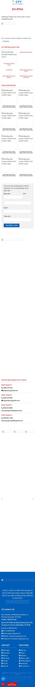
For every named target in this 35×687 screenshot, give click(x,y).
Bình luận (7, 193)
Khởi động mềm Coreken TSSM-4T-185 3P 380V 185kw (26, 175)
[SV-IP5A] (8, 28)
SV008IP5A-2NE (7, 19)
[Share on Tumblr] (27, 601)
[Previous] (2, 499)
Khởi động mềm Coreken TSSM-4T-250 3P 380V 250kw (26, 152)
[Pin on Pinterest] (20, 601)
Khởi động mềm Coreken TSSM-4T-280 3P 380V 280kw (9, 152)
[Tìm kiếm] (33, 2)
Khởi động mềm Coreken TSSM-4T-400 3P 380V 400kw (9, 129)
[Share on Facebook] (10, 601)
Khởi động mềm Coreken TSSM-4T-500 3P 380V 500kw (26, 129)
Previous (5, 41)
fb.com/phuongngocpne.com (19, 638)
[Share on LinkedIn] (24, 601)
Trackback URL (26, 38)
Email (6, 208)
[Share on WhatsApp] (7, 601)
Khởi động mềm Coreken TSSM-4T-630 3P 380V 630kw (9, 106)
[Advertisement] (17, 669)
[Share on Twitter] (14, 601)
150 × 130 (25, 17)
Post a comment (5, 38)
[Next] (33, 499)
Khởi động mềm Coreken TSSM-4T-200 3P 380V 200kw (9, 175)
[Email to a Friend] (17, 601)
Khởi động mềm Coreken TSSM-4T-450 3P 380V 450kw (26, 106)
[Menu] (2, 2)
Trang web (7, 216)
